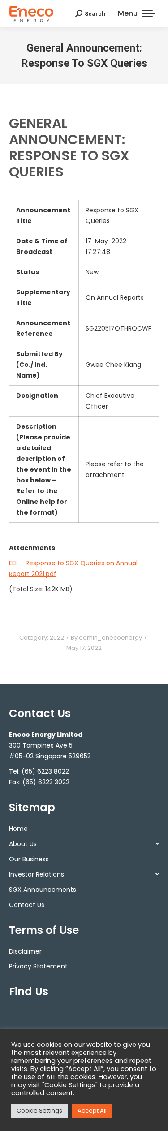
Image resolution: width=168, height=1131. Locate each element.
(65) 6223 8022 (45, 771)
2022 (57, 637)
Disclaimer (25, 951)
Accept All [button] (92, 1110)
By (106, 637)
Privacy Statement (38, 966)
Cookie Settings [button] (39, 1110)
